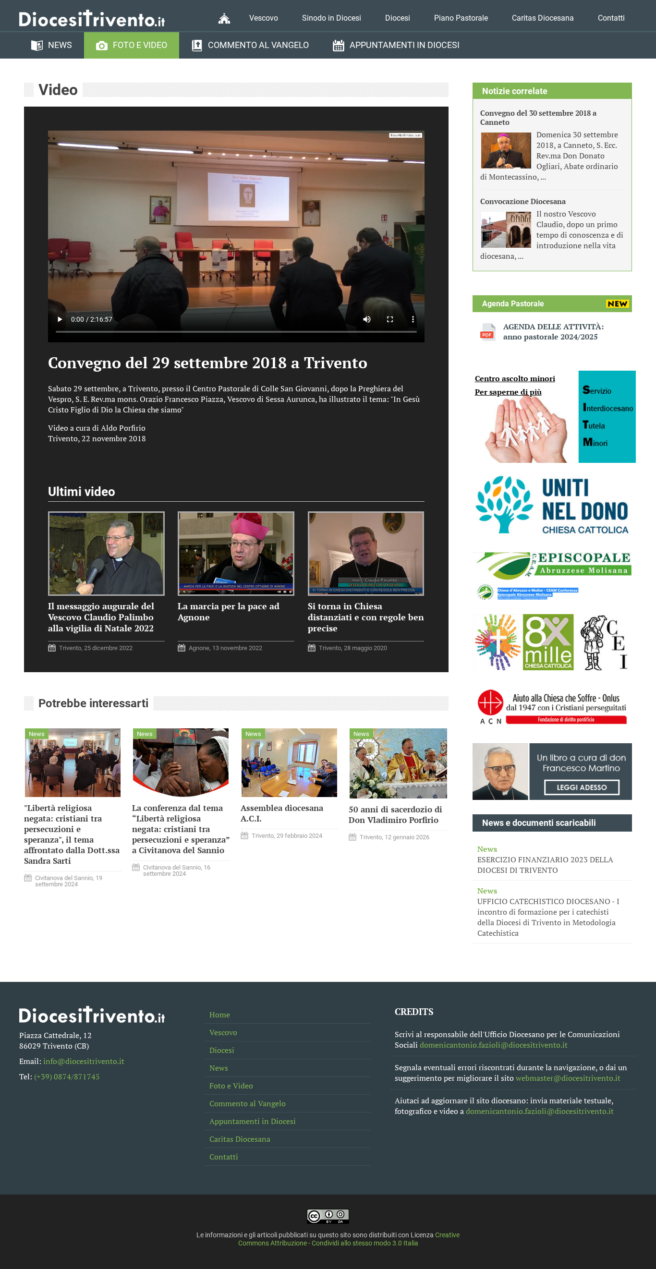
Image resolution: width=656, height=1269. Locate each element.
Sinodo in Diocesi (331, 18)
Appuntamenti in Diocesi (405, 45)
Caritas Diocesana (543, 18)
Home (219, 1014)
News (60, 45)
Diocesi (397, 18)
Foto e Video (140, 45)
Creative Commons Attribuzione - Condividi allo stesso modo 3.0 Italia (349, 1239)
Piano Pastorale (461, 18)
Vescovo (263, 18)
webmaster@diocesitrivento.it (568, 1078)
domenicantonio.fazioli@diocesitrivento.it (494, 1044)
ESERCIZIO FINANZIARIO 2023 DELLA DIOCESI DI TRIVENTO (545, 859)
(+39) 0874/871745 (67, 1076)
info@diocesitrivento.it (83, 1061)
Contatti (611, 18)
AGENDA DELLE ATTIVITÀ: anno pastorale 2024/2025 (553, 332)
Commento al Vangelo (258, 45)
